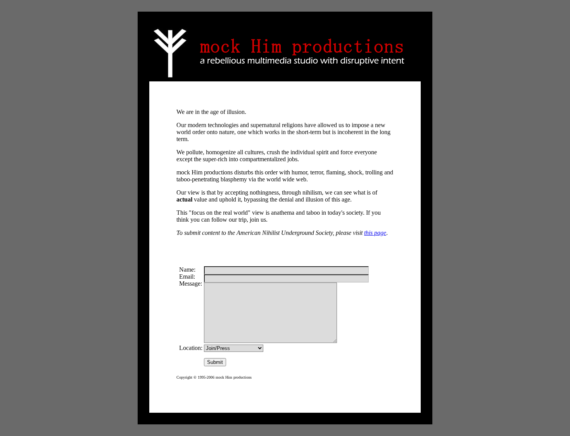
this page (375, 232)
